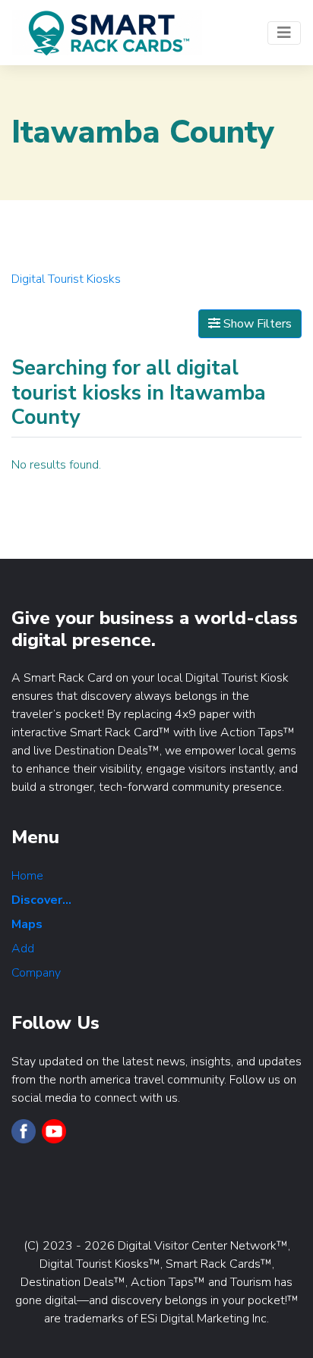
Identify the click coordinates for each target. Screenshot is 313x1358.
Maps (27, 924)
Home (27, 875)
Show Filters (256, 323)
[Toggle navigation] (284, 33)
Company (36, 972)
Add (22, 948)
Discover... (41, 900)
